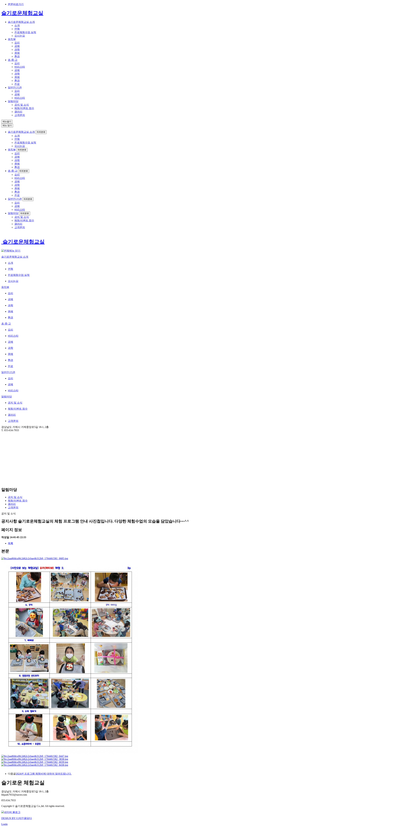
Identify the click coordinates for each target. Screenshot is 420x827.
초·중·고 (12, 59)
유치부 (12, 39)
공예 (17, 46)
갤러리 (18, 111)
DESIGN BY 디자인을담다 (16, 818)
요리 (17, 42)
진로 (17, 84)
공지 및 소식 (21, 104)
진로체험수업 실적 (25, 32)
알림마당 (13, 101)
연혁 (17, 28)
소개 (17, 25)
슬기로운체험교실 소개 (21, 22)
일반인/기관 (15, 87)
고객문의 (19, 115)
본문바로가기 (16, 4)
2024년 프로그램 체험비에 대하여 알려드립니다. (44, 773)
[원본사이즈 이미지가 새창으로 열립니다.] (34, 558)
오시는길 (19, 35)
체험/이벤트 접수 (24, 108)
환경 (17, 56)
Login (4, 824)
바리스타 (19, 66)
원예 (17, 53)
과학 (17, 49)
